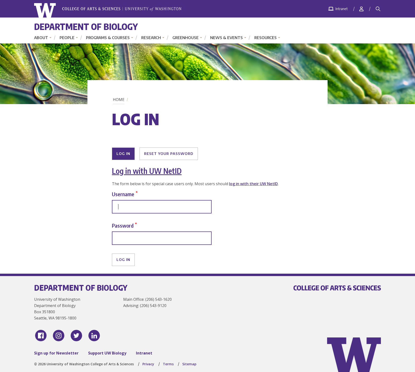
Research (151, 37)
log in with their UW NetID (253, 183)
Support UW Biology (107, 353)
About (41, 37)
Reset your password (168, 153)
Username (123, 194)
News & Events (226, 37)
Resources (265, 37)
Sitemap (189, 364)
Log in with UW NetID (147, 171)
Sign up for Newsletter (56, 353)
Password (123, 225)
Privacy (148, 364)
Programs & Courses (108, 37)
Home (118, 99)
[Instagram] (58, 335)
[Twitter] (76, 335)
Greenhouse (185, 37)
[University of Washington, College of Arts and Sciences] (107, 10)
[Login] (361, 9)
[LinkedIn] (94, 335)
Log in (123, 153)
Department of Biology (86, 26)
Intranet (144, 353)
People (67, 37)
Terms (168, 364)
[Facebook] (41, 335)
